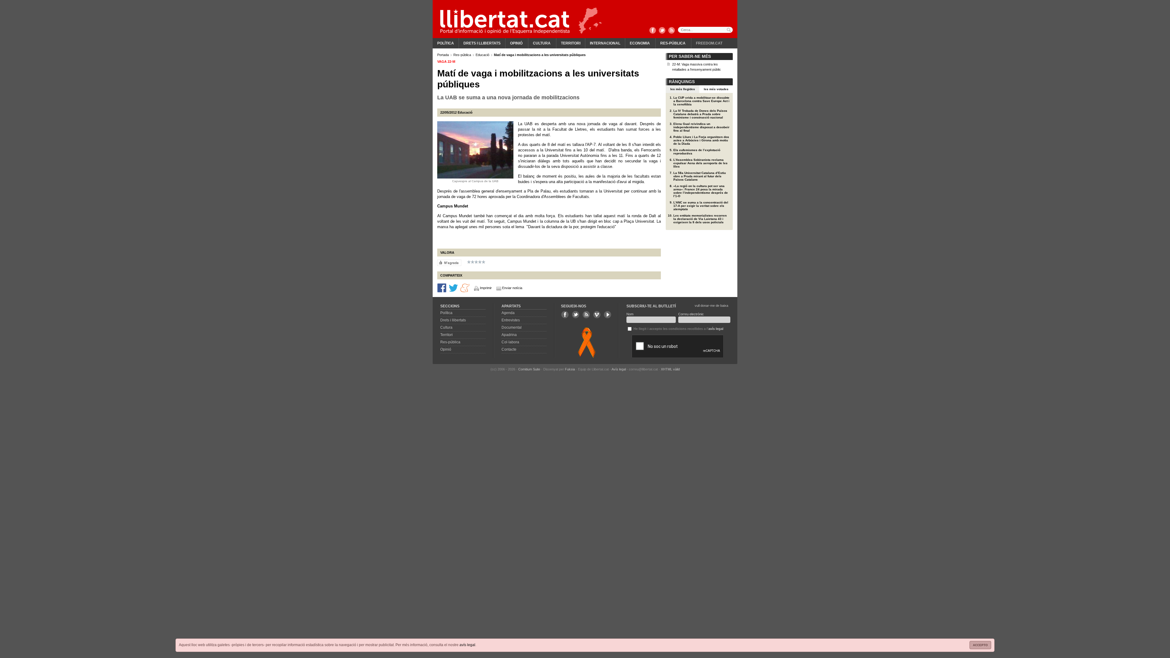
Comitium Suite (529, 369)
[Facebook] (653, 31)
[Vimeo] (597, 315)
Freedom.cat (709, 43)
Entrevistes (511, 320)
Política (445, 43)
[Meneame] (465, 287)
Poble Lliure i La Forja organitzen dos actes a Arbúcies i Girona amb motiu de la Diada (701, 140)
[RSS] (671, 31)
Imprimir (486, 288)
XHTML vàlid (670, 369)
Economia (640, 43)
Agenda (508, 313)
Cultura (542, 43)
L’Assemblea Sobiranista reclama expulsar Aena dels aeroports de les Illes (700, 163)
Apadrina (509, 335)
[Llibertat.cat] (504, 21)
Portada (443, 55)
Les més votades (716, 89)
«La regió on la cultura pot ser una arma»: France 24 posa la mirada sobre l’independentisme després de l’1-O (700, 191)
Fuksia (570, 369)
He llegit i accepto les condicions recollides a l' (678, 329)
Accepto (980, 645)
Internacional (605, 43)
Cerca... (705, 30)
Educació (483, 55)
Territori (570, 43)
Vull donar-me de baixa (711, 305)
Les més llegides (682, 89)
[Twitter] (662, 31)
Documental (512, 327)
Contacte (509, 349)
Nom (629, 314)
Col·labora (510, 342)
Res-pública (673, 43)
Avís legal (619, 369)
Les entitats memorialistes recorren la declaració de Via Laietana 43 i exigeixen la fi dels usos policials (700, 219)
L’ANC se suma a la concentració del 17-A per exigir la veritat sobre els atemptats (700, 206)
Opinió (516, 43)
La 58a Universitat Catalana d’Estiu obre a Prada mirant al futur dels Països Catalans (699, 176)
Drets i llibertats (482, 43)
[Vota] (449, 262)
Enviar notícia (512, 288)
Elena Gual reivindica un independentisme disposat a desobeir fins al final (701, 127)
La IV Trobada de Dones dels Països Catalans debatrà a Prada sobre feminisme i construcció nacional (700, 114)
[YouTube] (608, 315)
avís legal (467, 645)
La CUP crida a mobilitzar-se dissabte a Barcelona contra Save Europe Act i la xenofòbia (701, 101)
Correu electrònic (691, 314)
